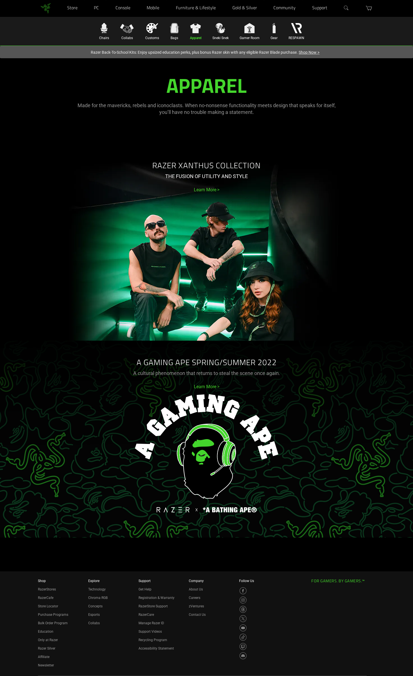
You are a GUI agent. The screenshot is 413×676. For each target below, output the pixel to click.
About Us (196, 589)
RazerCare (146, 615)
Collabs (94, 623)
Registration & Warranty (156, 598)
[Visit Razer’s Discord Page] (243, 656)
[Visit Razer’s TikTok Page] (243, 637)
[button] (369, 8)
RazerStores (47, 589)
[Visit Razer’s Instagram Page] (243, 600)
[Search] (346, 8)
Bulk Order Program (53, 623)
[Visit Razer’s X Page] (243, 619)
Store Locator (48, 606)
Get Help (145, 589)
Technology (97, 589)
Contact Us (197, 615)
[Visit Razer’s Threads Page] (243, 609)
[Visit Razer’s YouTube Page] (243, 628)
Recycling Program (153, 640)
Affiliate (43, 657)
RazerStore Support (153, 606)
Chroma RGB (98, 598)
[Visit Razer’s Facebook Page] (243, 591)
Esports (94, 615)
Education (45, 632)
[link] (46, 8)
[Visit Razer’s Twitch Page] (243, 646)
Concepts (95, 606)
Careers (194, 598)
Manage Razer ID (151, 623)
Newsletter (46, 665)
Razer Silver (46, 648)
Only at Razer (48, 640)
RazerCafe (45, 598)
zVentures (196, 606)
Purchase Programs (53, 615)
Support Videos (150, 632)
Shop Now (309, 52)
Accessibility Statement (156, 648)
